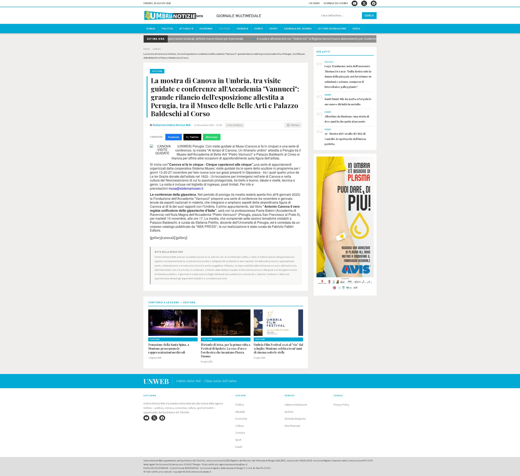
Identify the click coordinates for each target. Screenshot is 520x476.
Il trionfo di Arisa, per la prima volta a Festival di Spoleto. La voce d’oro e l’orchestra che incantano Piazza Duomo (225, 350)
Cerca (369, 15)
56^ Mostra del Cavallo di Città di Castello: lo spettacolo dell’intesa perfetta (345, 139)
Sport (273, 28)
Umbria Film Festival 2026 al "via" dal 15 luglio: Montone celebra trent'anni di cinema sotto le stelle (278, 348)
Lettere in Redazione (332, 28)
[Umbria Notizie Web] (203, 16)
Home (146, 49)
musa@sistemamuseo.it (186, 188)
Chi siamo (314, 3)
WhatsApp (212, 137)
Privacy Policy (341, 405)
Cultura (224, 28)
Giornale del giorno (336, 3)
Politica (167, 28)
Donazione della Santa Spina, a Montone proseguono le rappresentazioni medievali (168, 348)
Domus (150, 28)
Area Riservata (292, 426)
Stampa (295, 125)
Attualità (186, 28)
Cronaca (242, 28)
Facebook (173, 137)
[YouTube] (355, 3)
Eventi (259, 28)
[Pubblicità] (345, 224)
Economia (206, 28)
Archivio (289, 412)
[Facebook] (374, 3)
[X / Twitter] (364, 3)
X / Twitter (192, 137)
